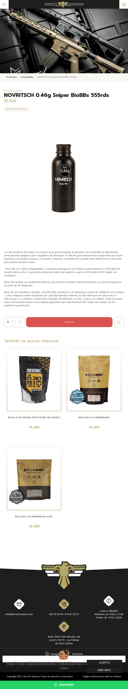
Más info (104, 670)
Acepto (104, 663)
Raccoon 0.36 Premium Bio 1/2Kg (34, 516)
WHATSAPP (66, 685)
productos (11, 76)
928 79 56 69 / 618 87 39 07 (64, 614)
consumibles (27, 76)
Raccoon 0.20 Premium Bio (94, 417)
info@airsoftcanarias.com (19, 614)
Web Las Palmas (113, 676)
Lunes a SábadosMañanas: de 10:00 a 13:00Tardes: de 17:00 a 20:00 (108, 614)
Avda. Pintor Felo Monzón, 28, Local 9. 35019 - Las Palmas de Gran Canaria (64, 640)
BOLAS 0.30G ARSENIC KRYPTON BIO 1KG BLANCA (34, 417)
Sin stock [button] (69, 322)
